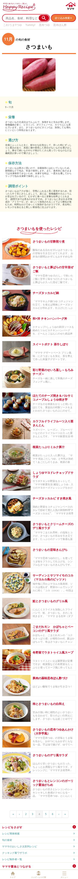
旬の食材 (7, 840)
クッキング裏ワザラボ (14, 853)
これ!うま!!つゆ (12, 25)
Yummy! (30, 25)
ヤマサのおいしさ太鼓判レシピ (19, 846)
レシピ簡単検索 (11, 833)
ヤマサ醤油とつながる (16, 866)
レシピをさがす (12, 827)
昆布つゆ (44, 25)
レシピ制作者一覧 (12, 859)
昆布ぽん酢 (60, 25)
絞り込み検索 (62, 18)
